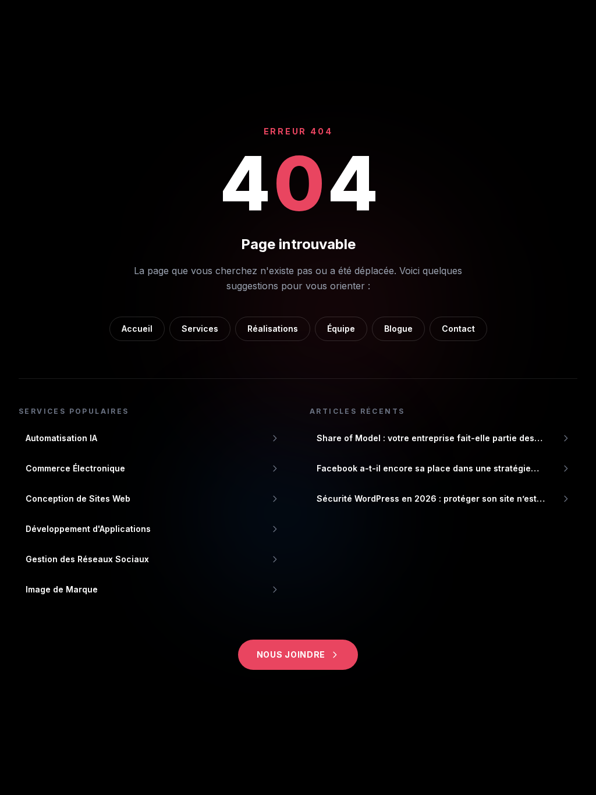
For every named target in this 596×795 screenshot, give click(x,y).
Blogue (398, 328)
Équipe (341, 328)
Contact (458, 328)
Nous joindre (291, 654)
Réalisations (272, 328)
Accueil (137, 328)
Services (200, 328)
